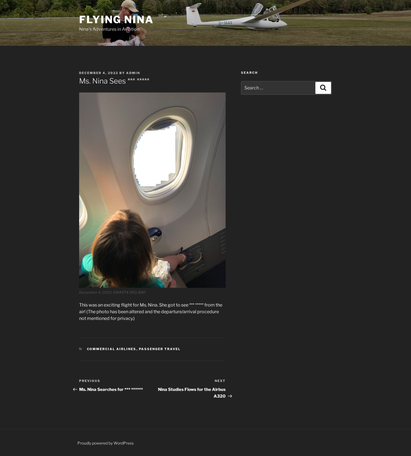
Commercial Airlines (111, 349)
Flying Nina (116, 19)
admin (133, 73)
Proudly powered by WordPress (105, 443)
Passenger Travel (160, 349)
